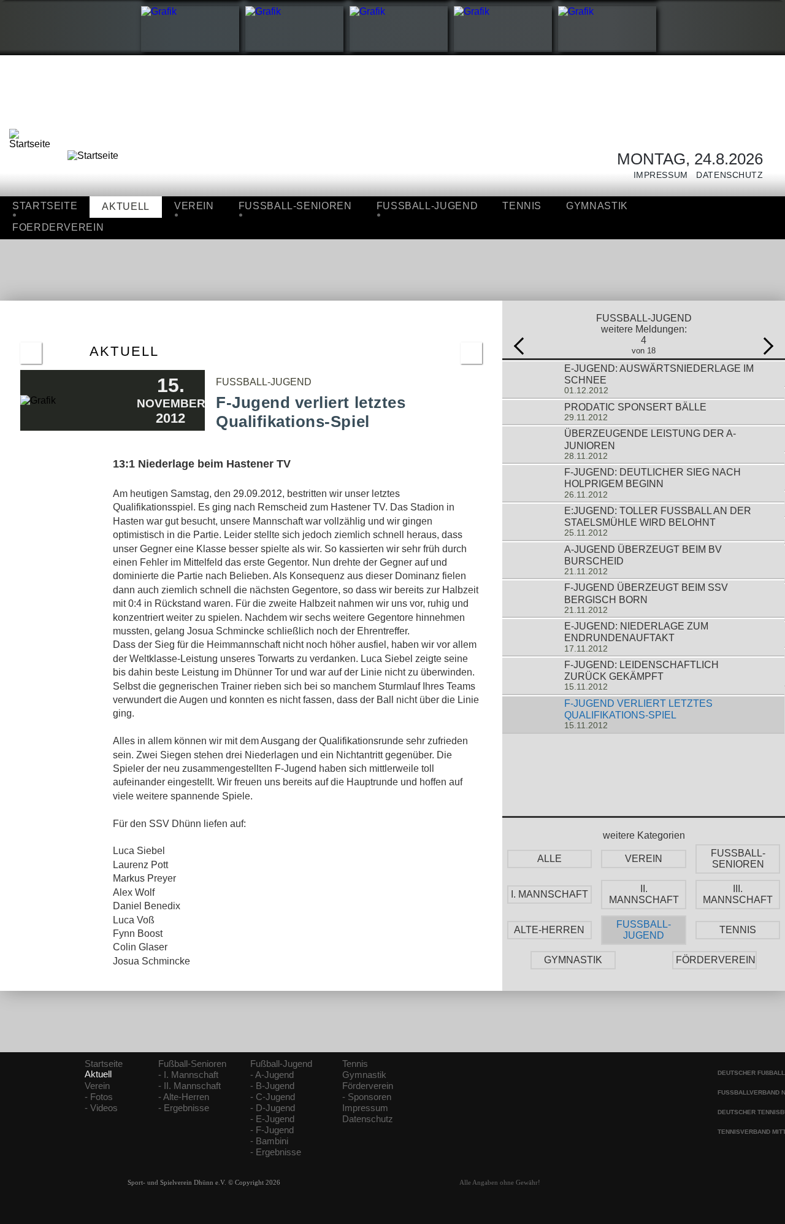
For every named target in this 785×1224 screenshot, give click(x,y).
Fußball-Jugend (281, 1064)
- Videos (101, 1108)
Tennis (522, 206)
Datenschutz (726, 175)
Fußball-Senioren (192, 1064)
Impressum (656, 175)
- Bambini (269, 1141)
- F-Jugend (272, 1130)
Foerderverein (58, 227)
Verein (194, 206)
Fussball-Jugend (427, 206)
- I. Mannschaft (188, 1075)
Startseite (44, 206)
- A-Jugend (272, 1075)
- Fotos (99, 1097)
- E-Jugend (272, 1119)
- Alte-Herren (183, 1097)
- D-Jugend (272, 1108)
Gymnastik (597, 206)
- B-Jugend (272, 1086)
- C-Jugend (272, 1097)
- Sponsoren (366, 1097)
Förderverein (367, 1086)
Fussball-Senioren (295, 206)
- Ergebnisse (183, 1108)
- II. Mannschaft (189, 1086)
